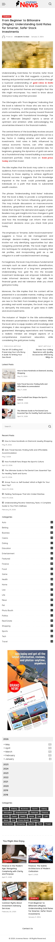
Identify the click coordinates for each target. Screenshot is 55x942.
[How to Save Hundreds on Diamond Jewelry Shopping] (8, 374)
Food (4, 569)
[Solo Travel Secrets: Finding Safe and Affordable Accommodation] (8, 387)
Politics (5, 615)
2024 (5, 768)
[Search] (50, 4)
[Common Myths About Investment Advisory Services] (14, 891)
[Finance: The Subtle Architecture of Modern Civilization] (40, 854)
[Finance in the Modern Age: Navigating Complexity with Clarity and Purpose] (14, 854)
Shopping (6, 626)
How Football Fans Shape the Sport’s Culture (24, 461)
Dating (5, 543)
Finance (7, 16)
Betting (5, 527)
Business (6, 533)
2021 (5, 781)
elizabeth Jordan (21, 37)
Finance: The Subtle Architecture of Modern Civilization (39, 868)
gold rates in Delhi (43, 83)
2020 (6, 786)
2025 (6, 764)
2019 (5, 790)
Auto (4, 522)
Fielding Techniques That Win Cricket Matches (24, 494)
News (4, 600)
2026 (5, 739)
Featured (6, 559)
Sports (5, 631)
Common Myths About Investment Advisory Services (12, 905)
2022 (5, 777)
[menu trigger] (4, 4)
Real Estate (7, 621)
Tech (4, 636)
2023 (5, 773)
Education (6, 548)
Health (5, 579)
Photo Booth (7, 610)
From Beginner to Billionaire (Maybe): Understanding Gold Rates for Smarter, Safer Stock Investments (40, 908)
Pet (3, 605)
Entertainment (8, 553)
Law (4, 590)
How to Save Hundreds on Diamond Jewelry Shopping (28, 441)
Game (4, 574)
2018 (5, 794)
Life (3, 595)
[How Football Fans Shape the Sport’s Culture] (8, 400)
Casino (5, 538)
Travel (4, 641)
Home (4, 584)
